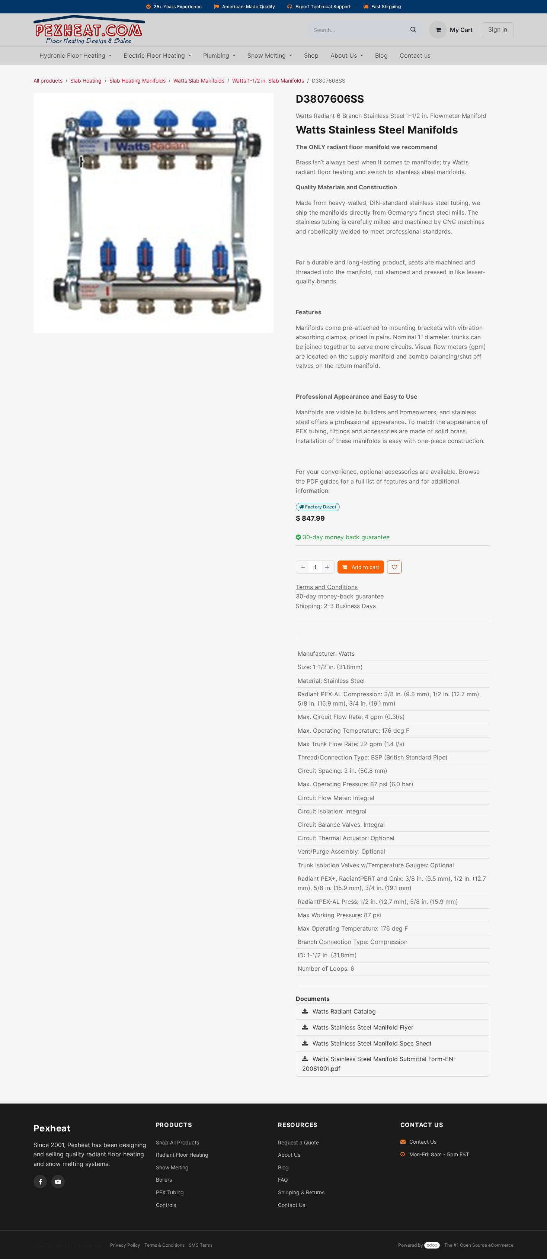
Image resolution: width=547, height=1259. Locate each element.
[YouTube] (58, 1181)
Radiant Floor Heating (182, 1155)
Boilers (164, 1179)
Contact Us (291, 1205)
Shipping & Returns (301, 1192)
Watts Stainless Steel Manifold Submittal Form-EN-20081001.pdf (379, 1063)
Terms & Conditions (164, 1245)
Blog (283, 1167)
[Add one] (328, 567)
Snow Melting (172, 1167)
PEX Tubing (170, 1192)
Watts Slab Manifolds (198, 80)
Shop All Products (177, 1142)
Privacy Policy (125, 1245)
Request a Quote (298, 1142)
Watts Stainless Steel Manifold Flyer (362, 1027)
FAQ (283, 1179)
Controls (166, 1205)
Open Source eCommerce (487, 1245)
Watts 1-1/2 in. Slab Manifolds (268, 80)
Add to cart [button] (364, 567)
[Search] (413, 29)
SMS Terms (200, 1245)
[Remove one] (302, 567)
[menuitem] (75, 56)
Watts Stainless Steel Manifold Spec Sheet (371, 1043)
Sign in (497, 29)
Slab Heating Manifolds (137, 80)
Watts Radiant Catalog (343, 1011)
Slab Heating (86, 80)
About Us (289, 1155)
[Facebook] (40, 1181)
